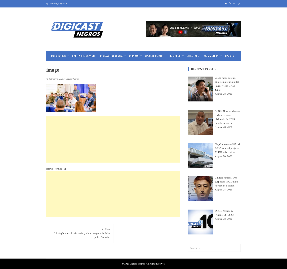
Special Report (154, 55)
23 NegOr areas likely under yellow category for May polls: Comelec (82, 233)
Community (211, 55)
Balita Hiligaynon (83, 55)
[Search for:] (214, 248)
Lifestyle (193, 55)
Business (175, 55)
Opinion (134, 55)
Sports (229, 55)
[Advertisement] (113, 139)
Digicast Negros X (111, 55)
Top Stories (58, 55)
